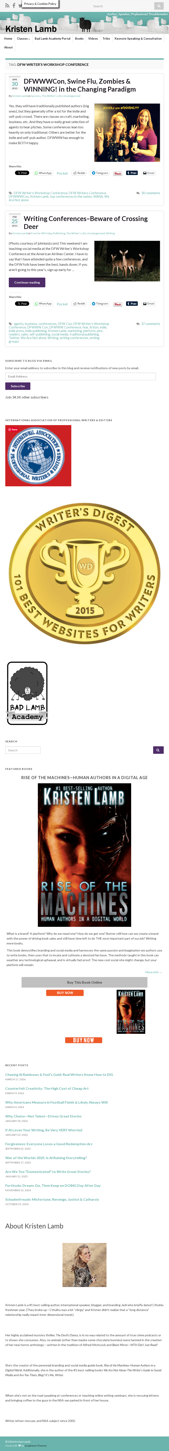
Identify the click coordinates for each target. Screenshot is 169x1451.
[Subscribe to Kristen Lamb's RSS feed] (7, 5)
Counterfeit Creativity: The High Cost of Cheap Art (47, 1088)
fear (85, 327)
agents (19, 324)
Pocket (62, 173)
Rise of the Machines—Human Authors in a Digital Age (84, 777)
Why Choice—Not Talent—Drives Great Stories (43, 1116)
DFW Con (65, 324)
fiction (94, 327)
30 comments (150, 193)
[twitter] (20, 5)
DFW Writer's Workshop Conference (41, 193)
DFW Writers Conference (87, 193)
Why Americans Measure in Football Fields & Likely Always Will (56, 1102)
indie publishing (36, 331)
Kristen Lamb (20, 96)
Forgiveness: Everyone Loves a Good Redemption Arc (49, 1144)
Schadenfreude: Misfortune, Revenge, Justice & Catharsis (52, 1199)
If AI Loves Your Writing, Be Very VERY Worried (43, 1130)
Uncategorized (71, 96)
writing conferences (74, 338)
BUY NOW (65, 993)
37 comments (150, 324)
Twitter (14, 338)
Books (79, 38)
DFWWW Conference (65, 327)
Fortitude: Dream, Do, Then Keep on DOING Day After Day (53, 1185)
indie (103, 327)
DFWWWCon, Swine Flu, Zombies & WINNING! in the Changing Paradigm (80, 85)
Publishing (59, 233)
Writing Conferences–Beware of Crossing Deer (86, 222)
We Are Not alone (33, 338)
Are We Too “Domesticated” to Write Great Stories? (48, 1171)
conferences (48, 324)
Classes (22, 38)
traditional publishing (84, 334)
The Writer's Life (52, 96)
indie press (16, 331)
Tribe (106, 38)
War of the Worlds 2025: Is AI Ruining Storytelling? (46, 1158)
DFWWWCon (19, 196)
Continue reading (27, 282)
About (8, 47)
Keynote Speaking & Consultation (138, 38)
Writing (110, 233)
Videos (93, 38)
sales (24, 334)
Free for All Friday (41, 233)
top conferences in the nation (71, 196)
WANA (98, 196)
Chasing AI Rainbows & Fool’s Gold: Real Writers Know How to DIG (59, 1074)
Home (8, 38)
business (31, 324)
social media (59, 334)
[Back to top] (159, 1441)
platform (89, 331)
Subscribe (18, 386)
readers (14, 334)
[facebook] (13, 5)
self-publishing (39, 334)
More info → (153, 972)
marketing (75, 331)
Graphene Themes (36, 1445)
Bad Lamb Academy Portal (52, 38)
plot (100, 331)
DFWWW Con (37, 327)
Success (36, 96)
